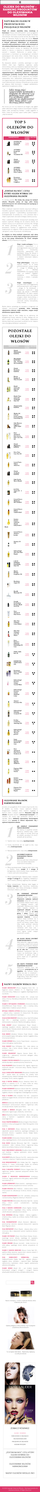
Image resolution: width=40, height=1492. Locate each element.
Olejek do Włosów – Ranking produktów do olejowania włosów (20, 11)
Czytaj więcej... (27, 144)
